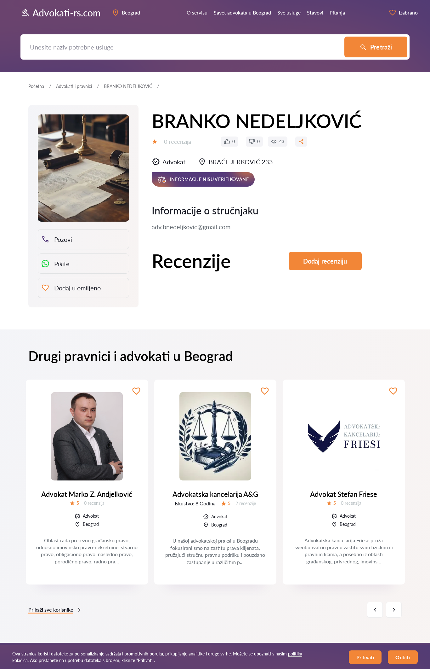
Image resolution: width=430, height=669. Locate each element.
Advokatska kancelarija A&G (215, 494)
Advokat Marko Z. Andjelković (86, 494)
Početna (36, 86)
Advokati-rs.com (66, 12)
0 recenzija (177, 141)
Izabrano (408, 12)
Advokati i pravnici (74, 86)
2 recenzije (245, 503)
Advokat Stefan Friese (343, 494)
